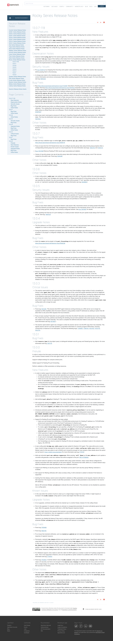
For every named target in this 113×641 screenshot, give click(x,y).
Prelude (13, 143)
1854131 (100, 147)
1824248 (59, 156)
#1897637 (38, 112)
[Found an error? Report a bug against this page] (104, 22)
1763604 (44, 559)
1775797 (81, 452)
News (8, 631)
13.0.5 (14, 67)
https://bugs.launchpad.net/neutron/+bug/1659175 (50, 142)
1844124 (48, 214)
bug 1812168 (39, 151)
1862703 (92, 147)
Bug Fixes (13, 106)
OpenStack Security (12, 627)
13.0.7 (14, 63)
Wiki (42, 631)
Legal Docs (60, 625)
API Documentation (45, 629)
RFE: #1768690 (83, 457)
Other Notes (14, 107)
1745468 (43, 527)
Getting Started (44, 627)
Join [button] (95, 6)
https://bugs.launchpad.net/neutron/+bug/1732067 (53, 86)
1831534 (37, 119)
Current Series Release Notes (17, 30)
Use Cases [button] (54, 6)
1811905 (52, 321)
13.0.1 (14, 73)
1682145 (43, 530)
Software (46, 6)
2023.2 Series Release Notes (17, 41)
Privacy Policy (61, 631)
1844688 (84, 182)
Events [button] (62, 6)
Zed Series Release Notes (16, 45)
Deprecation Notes (16, 102)
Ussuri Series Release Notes (17, 54)
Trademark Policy (62, 629)
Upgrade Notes (15, 126)
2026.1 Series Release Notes (17, 32)
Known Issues (15, 146)
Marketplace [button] (79, 6)
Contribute (26, 632)
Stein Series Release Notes (16, 58)
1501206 (43, 309)
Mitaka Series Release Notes (17, 84)
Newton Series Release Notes (17, 82)
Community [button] (69, 6)
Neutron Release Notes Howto (17, 89)
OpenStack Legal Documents (69, 609)
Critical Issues (15, 133)
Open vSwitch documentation (53, 452)
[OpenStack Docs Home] (10, 18)
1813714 (97, 328)
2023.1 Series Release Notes (17, 43)
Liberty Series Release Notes (17, 86)
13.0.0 (14, 74)
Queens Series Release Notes (17, 76)
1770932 (49, 556)
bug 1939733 (41, 70)
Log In (102, 6)
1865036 (43, 79)
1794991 (80, 328)
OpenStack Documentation (21, 17)
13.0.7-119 (16, 61)
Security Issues (15, 104)
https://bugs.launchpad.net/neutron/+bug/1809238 (50, 243)
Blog (86, 6)
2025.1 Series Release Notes (17, 35)
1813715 (37, 330)
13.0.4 (14, 69)
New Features (15, 100)
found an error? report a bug (93, 609)
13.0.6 (14, 65)
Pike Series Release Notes (16, 78)
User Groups (27, 625)
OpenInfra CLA (61, 632)
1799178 (85, 328)
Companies (27, 631)
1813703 (91, 328)
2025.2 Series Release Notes (17, 34)
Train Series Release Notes (16, 56)
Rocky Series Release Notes (17, 60)
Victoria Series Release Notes (17, 52)
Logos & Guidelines (62, 627)
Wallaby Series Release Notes (17, 50)
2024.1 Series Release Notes (17, 39)
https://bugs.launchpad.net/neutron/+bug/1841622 (60, 87)
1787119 (49, 343)
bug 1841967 (82, 209)
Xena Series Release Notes (16, 48)
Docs (90, 6)
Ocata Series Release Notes (17, 80)
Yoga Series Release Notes (16, 47)
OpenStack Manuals (46, 625)
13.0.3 (14, 71)
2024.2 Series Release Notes (17, 37)
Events (25, 627)
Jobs (25, 629)
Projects (9, 625)
